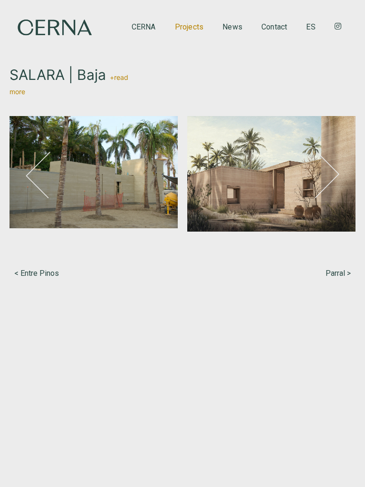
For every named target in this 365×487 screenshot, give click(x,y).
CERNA (144, 26)
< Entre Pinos (36, 273)
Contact (274, 26)
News (232, 26)
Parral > (338, 273)
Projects (189, 26)
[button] (38, 175)
